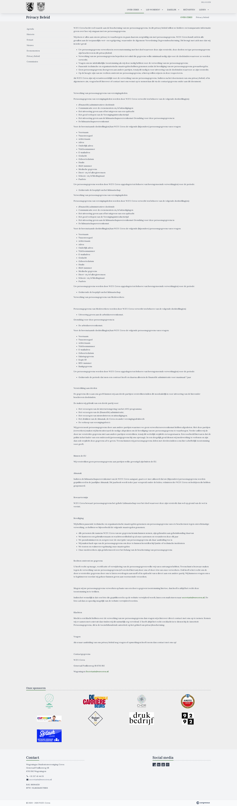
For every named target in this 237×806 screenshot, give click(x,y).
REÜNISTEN (189, 9)
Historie (30, 34)
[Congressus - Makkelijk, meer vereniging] (203, 802)
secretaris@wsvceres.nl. (193, 597)
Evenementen (33, 50)
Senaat (30, 39)
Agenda (30, 29)
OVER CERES (133, 9)
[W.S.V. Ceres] (35, 6)
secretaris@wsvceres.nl (40, 779)
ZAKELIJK (171, 9)
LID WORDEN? (153, 9)
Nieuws (30, 45)
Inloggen (206, 2)
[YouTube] (163, 764)
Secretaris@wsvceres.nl (97, 671)
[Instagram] (167, 764)
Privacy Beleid (33, 56)
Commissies (32, 61)
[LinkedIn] (158, 764)
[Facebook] (154, 764)
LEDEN (202, 9)
